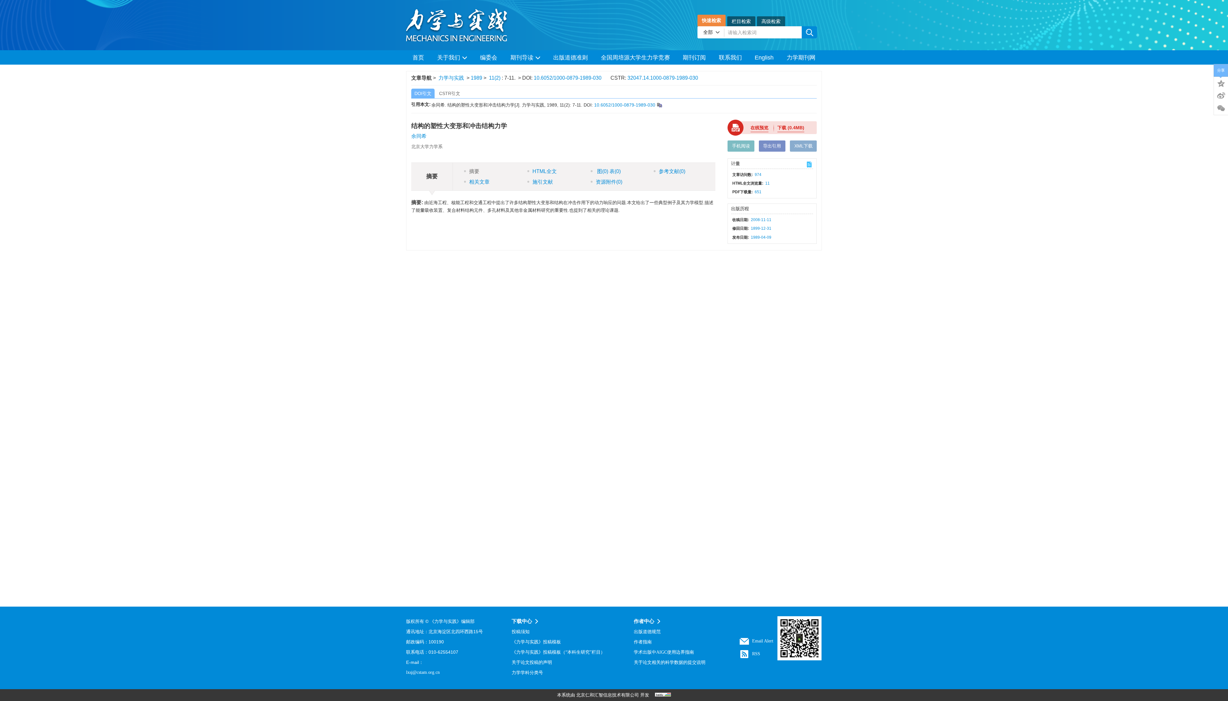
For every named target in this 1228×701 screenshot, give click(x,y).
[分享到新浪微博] (1221, 96)
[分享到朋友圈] (1221, 108)
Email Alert (762, 641)
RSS (756, 653)
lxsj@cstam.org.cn (423, 672)
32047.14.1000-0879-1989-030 (662, 78)
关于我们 (448, 57)
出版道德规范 (647, 631)
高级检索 (771, 21)
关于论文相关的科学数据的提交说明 (669, 662)
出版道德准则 (570, 57)
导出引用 (772, 145)
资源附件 (609, 182)
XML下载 (803, 145)
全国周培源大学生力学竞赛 (635, 57)
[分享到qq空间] (1221, 83)
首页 (418, 57)
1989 (476, 78)
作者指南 (643, 642)
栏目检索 (741, 21)
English (764, 57)
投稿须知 (521, 631)
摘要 (474, 171)
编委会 (488, 57)
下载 (790, 127)
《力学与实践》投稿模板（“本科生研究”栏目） (558, 652)
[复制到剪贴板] (659, 105)
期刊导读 (521, 57)
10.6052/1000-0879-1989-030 (568, 78)
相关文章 (479, 182)
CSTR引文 (449, 93)
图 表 (608, 171)
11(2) (495, 78)
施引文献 (542, 182)
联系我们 (730, 57)
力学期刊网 (801, 57)
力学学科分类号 (527, 672)
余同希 (419, 136)
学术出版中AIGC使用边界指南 (664, 652)
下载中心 (522, 621)
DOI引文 (422, 93)
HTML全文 (544, 171)
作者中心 (644, 621)
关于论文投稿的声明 (532, 662)
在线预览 (759, 127)
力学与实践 (451, 78)
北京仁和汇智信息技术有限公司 (607, 695)
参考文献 (672, 171)
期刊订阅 (694, 57)
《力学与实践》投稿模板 (536, 642)
